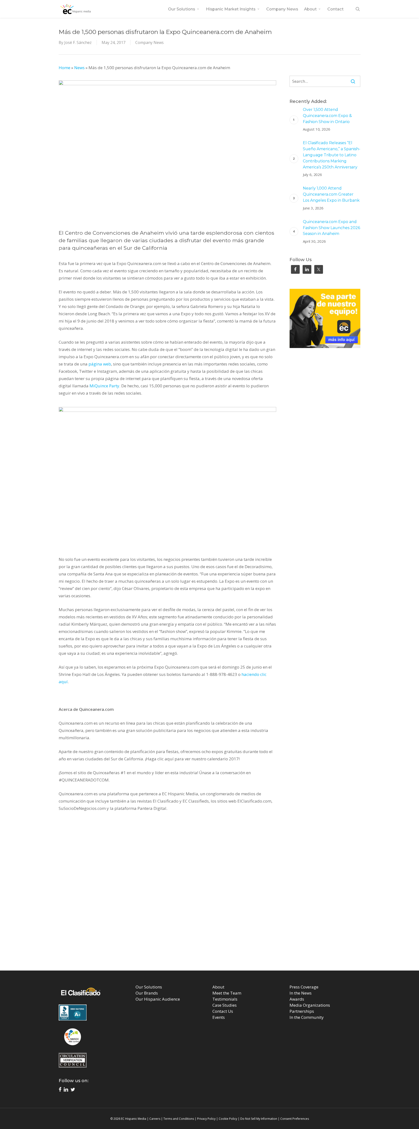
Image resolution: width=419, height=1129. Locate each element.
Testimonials (224, 999)
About (218, 987)
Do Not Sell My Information (258, 1119)
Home (64, 67)
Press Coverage (304, 987)
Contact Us (222, 1011)
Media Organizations (310, 1005)
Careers (154, 1119)
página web (100, 364)
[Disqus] (210, 898)
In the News (301, 993)
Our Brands (147, 993)
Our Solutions (149, 987)
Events (218, 1017)
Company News (149, 42)
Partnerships (302, 1011)
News (79, 67)
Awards (297, 999)
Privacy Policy (206, 1119)
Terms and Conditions (178, 1119)
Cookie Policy (228, 1119)
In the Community (307, 1017)
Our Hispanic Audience (158, 999)
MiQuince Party (104, 386)
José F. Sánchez (78, 42)
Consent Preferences (294, 1119)
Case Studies (224, 1005)
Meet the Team (226, 993)
